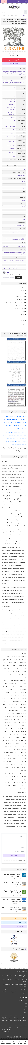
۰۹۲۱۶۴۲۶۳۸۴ (7, 1032)
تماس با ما (24, 1012)
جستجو (3, 12)
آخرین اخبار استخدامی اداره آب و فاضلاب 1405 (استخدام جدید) (14, 993)
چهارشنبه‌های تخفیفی (21, 1001)
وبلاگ (25, 1006)
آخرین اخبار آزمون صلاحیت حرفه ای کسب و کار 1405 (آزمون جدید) (14, 985)
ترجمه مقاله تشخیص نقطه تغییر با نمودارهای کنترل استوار (12, 892)
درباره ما (24, 1009)
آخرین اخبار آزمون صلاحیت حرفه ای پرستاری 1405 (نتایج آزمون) (14, 976)
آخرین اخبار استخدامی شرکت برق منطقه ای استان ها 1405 (13, 989)
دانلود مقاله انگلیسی (13, 63)
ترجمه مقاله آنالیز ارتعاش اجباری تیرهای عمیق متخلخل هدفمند (11, 908)
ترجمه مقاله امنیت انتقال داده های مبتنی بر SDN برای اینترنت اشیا (12, 875)
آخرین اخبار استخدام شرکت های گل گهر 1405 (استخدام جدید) (14, 980)
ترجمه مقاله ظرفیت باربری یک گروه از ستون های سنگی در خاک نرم (12, 900)
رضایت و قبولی (23, 1004)
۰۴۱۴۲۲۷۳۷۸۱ (7, 1029)
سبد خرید (3, 1)
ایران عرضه (24, 15)
